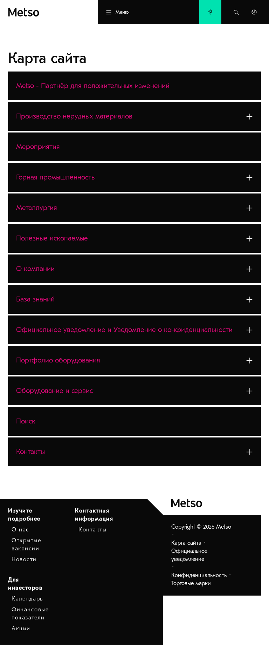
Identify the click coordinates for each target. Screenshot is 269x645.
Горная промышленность (55, 177)
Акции (21, 628)
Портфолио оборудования (58, 360)
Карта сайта (186, 543)
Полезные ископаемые (52, 238)
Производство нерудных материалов (74, 116)
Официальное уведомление (189, 555)
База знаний (35, 299)
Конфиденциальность (199, 575)
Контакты (30, 452)
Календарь (27, 599)
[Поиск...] (236, 12)
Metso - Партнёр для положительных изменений (93, 86)
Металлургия (36, 208)
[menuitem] (210, 12)
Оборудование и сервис (54, 391)
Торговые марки (191, 583)
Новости (24, 559)
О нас (20, 530)
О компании (35, 269)
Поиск (25, 421)
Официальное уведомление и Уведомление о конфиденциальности (124, 330)
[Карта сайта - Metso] (40, 12)
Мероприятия (38, 147)
